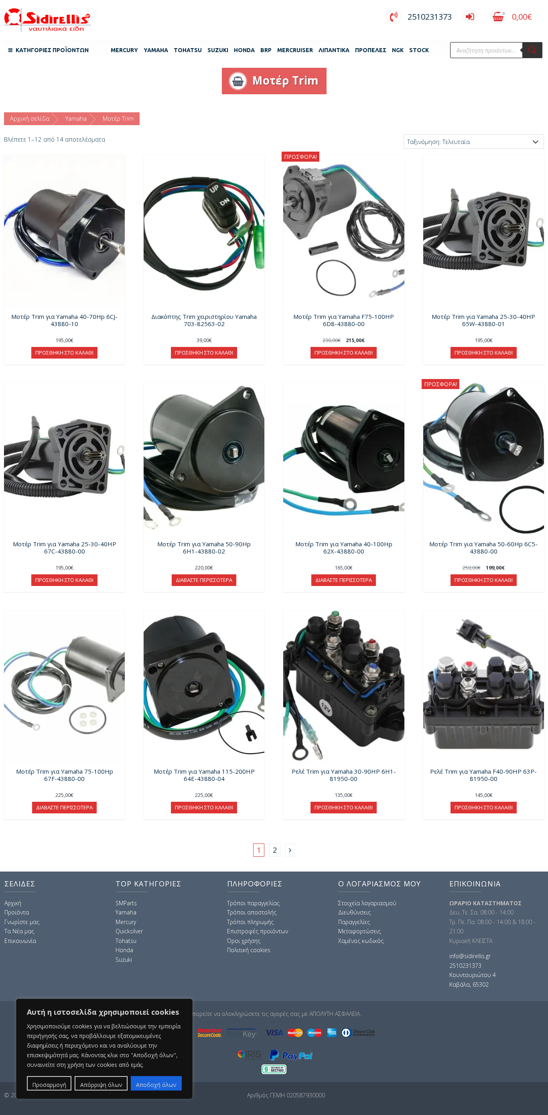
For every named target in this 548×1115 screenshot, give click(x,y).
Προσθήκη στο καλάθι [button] (64, 352)
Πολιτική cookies (248, 950)
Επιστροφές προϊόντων (257, 931)
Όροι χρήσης (243, 941)
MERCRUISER (295, 50)
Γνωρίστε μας (21, 922)
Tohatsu (188, 50)
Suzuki (217, 50)
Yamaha (156, 50)
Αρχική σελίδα (29, 118)
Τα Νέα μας (19, 931)
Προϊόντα (16, 912)
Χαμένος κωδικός (361, 941)
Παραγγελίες (354, 922)
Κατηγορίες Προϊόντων (52, 50)
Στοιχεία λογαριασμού (367, 903)
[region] (104, 1049)
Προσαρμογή (49, 1085)
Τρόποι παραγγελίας (253, 903)
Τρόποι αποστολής (251, 912)
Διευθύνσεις (354, 912)
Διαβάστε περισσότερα (204, 580)
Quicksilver (129, 931)
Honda (244, 50)
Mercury (124, 50)
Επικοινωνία (20, 941)
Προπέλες (370, 50)
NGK (398, 50)
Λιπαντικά (334, 50)
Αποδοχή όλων (156, 1085)
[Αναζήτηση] (532, 50)
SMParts (126, 903)
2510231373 (430, 16)
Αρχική (12, 903)
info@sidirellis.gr (470, 956)
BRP (266, 50)
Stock (419, 50)
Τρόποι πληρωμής (250, 922)
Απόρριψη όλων (101, 1085)
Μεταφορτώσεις (359, 931)
